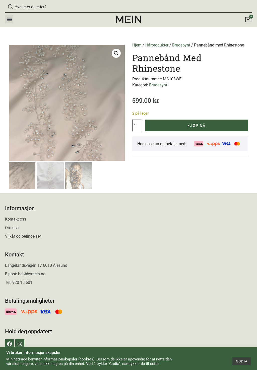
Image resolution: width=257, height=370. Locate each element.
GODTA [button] (241, 361)
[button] (9, 19)
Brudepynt (181, 45)
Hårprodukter (156, 45)
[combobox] (128, 6)
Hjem (137, 45)
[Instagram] (19, 343)
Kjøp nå (196, 125)
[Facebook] (9, 343)
